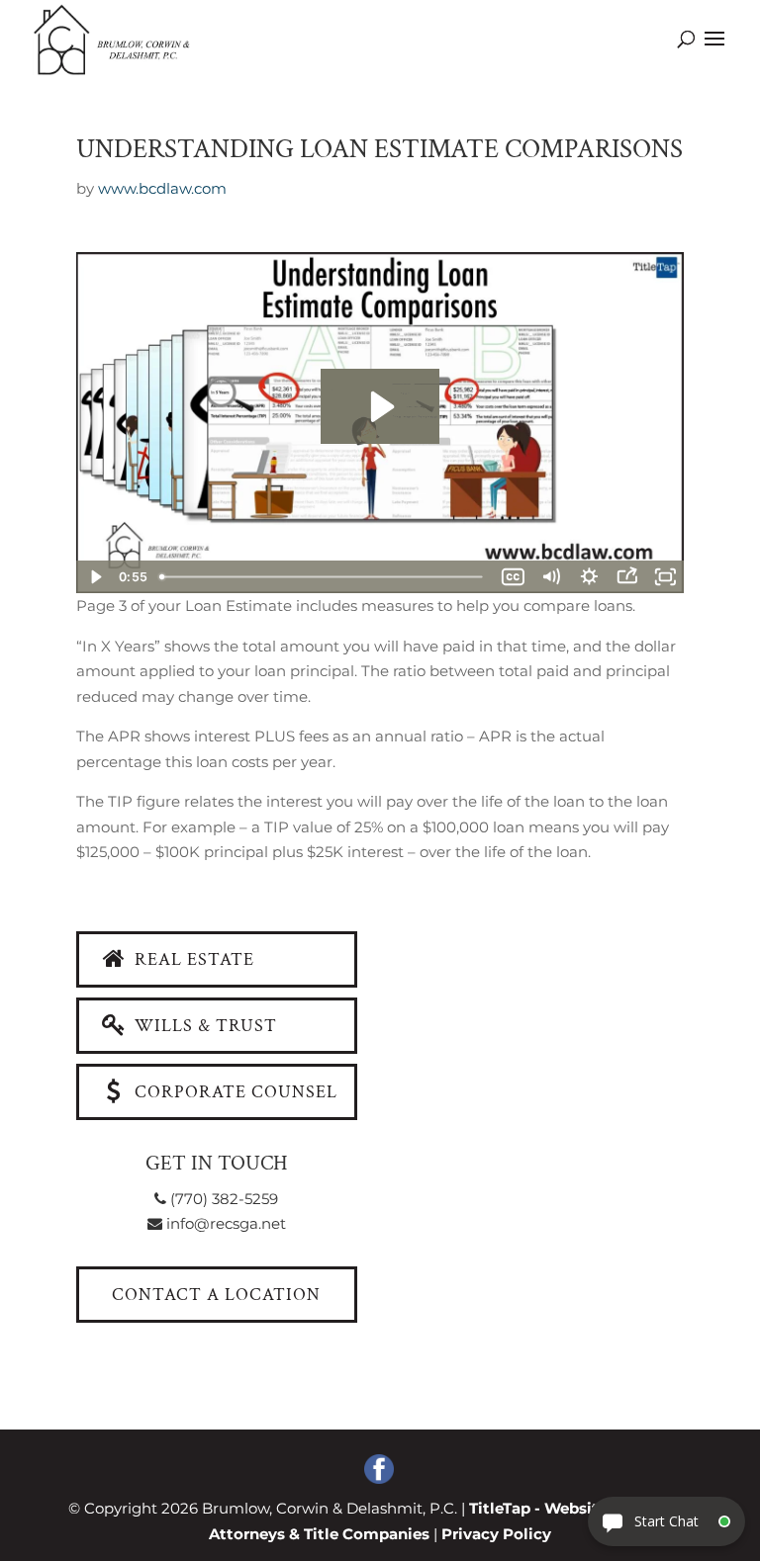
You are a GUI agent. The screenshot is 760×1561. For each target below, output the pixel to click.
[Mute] (551, 577)
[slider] (323, 577)
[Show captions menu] (512, 577)
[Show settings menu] (589, 577)
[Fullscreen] (665, 577)
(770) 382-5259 (222, 1198)
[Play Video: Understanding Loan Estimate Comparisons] (380, 407)
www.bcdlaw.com (162, 188)
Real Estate (192, 959)
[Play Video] (95, 577)
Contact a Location (216, 1294)
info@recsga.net (224, 1223)
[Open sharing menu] (626, 577)
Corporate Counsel (233, 1092)
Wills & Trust (203, 1025)
